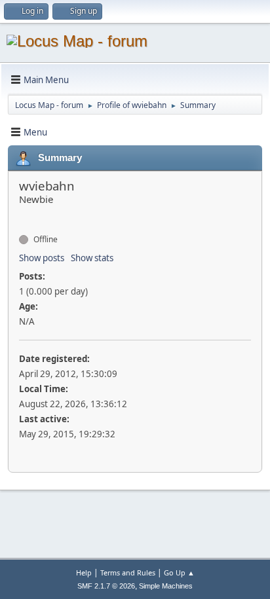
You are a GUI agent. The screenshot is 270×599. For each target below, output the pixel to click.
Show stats (92, 258)
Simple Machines (166, 586)
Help (84, 572)
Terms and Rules (127, 572)
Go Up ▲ (179, 572)
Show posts (41, 258)
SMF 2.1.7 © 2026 (106, 586)
